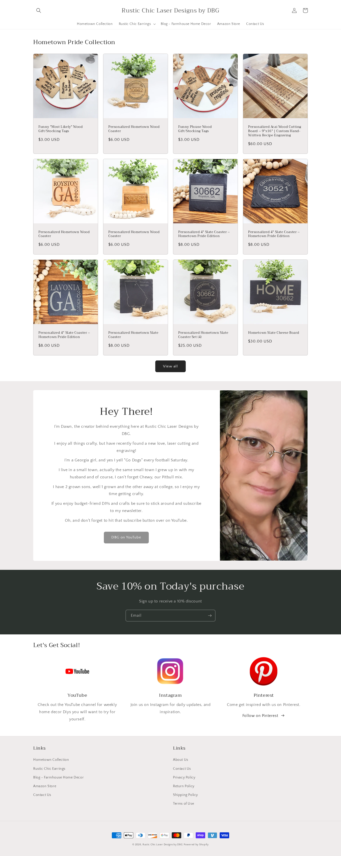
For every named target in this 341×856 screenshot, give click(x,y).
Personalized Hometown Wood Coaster (134, 129)
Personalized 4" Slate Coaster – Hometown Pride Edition (204, 234)
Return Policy (183, 786)
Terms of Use (183, 804)
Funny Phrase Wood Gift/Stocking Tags (195, 129)
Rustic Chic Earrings (49, 769)
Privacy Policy (184, 777)
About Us (180, 760)
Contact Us (42, 795)
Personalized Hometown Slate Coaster (133, 335)
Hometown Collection (51, 760)
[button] (38, 10)
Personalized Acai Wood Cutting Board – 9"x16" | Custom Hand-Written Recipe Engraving (274, 131)
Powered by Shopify (196, 844)
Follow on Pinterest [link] (260, 715)
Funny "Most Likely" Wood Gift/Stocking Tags (60, 129)
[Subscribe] (209, 615)
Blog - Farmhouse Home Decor (58, 777)
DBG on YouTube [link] (126, 537)
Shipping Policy (185, 795)
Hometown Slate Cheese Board (273, 333)
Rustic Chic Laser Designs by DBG (163, 844)
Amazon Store (44, 786)
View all (170, 366)
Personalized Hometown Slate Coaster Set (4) (203, 335)
